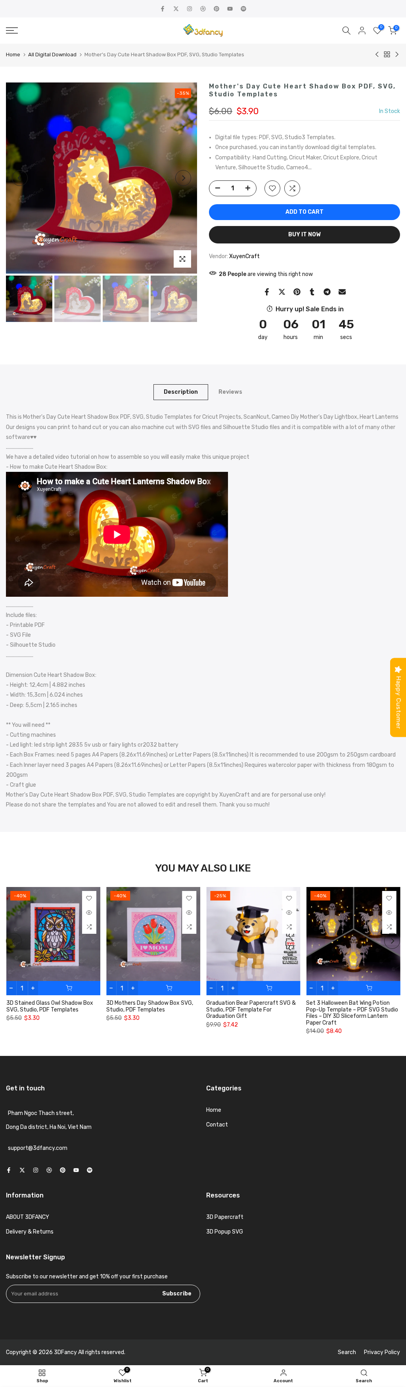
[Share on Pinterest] (297, 292)
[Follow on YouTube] (230, 8)
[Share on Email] (342, 292)
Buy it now (304, 234)
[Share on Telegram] (327, 292)
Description (181, 392)
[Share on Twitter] (281, 292)
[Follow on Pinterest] (216, 8)
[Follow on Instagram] (189, 8)
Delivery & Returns (30, 1231)
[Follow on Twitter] (176, 8)
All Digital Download (52, 54)
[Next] (183, 178)
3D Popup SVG (224, 1231)
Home (13, 54)
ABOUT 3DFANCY (27, 1217)
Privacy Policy (382, 1352)
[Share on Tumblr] (312, 292)
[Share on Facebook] (266, 292)
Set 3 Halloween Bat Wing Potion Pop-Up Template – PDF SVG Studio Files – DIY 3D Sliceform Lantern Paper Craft (352, 1013)
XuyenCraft (244, 256)
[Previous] (20, 178)
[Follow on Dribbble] (203, 8)
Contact (217, 1124)
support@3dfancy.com (37, 1148)
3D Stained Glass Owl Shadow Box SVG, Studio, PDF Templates (49, 1006)
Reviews (230, 392)
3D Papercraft (224, 1217)
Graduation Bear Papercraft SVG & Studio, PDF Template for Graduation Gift (251, 1009)
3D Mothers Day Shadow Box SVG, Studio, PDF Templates (149, 1006)
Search (347, 1352)
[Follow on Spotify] (243, 8)
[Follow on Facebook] (162, 8)
